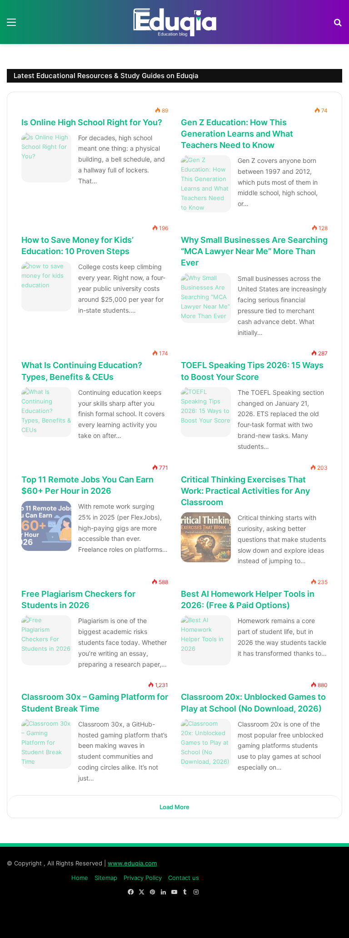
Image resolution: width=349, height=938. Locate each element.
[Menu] (11, 25)
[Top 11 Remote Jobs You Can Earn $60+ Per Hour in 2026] (46, 526)
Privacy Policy (143, 877)
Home (79, 877)
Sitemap (106, 877)
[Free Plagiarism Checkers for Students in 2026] (46, 640)
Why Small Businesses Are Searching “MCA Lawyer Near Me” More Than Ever (254, 251)
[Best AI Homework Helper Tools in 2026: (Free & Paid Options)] (206, 640)
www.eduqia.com (132, 863)
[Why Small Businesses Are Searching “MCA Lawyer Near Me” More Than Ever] (206, 298)
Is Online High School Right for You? (91, 122)
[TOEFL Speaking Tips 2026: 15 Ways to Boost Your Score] (206, 412)
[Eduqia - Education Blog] (174, 22)
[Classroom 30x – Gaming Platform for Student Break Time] (46, 744)
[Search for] (337, 25)
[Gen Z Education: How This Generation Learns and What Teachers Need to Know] (206, 183)
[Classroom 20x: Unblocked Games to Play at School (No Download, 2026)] (206, 744)
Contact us (183, 877)
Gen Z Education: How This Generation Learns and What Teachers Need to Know (237, 133)
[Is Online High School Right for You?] (46, 157)
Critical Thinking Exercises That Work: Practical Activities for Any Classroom (245, 490)
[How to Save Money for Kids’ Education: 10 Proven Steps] (46, 286)
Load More (174, 806)
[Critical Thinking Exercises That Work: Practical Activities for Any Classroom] (206, 537)
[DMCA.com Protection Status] (274, 921)
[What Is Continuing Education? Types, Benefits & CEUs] (46, 412)
